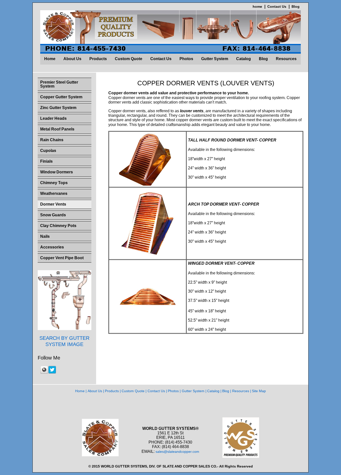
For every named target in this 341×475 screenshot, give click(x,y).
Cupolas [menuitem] (48, 150)
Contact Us (276, 6)
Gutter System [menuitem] (214, 59)
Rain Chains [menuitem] (51, 140)
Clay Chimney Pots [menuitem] (58, 226)
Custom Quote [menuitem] (128, 59)
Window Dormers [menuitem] (56, 172)
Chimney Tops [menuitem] (54, 183)
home (257, 6)
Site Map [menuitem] (259, 391)
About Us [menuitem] (72, 59)
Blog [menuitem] (263, 59)
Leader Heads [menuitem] (53, 118)
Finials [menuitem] (46, 161)
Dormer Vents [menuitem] (53, 204)
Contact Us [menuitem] (160, 59)
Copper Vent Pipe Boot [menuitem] (62, 258)
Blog (296, 6)
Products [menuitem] (98, 59)
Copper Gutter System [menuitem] (61, 97)
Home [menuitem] (49, 59)
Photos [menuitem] (186, 59)
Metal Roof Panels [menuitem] (57, 129)
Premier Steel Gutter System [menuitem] (59, 84)
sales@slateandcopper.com (177, 452)
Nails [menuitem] (45, 236)
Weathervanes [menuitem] (53, 193)
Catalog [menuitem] (243, 59)
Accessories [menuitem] (52, 247)
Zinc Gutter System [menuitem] (58, 108)
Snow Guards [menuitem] (53, 215)
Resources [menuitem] (286, 59)
